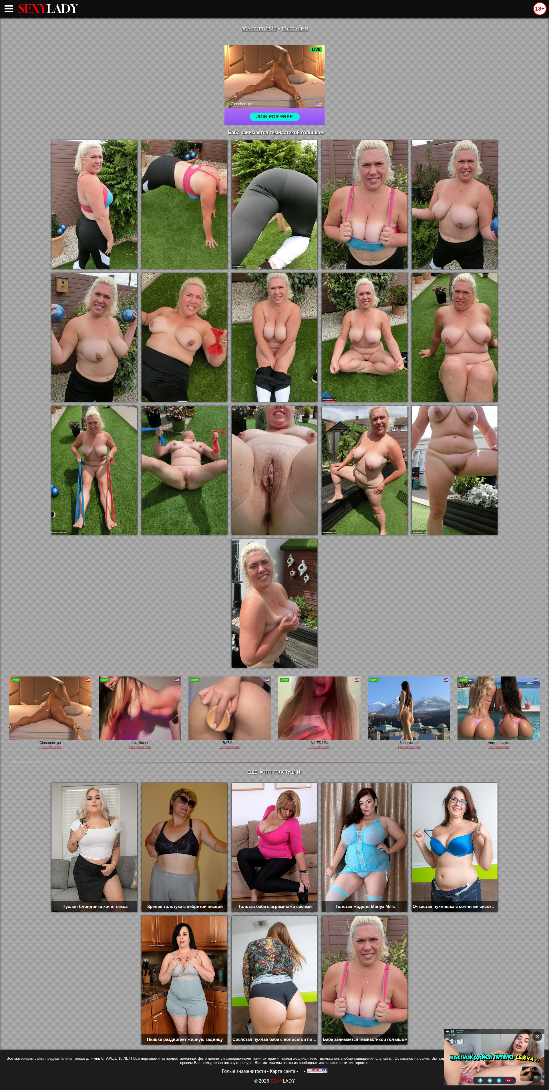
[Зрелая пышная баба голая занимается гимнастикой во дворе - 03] (274, 204)
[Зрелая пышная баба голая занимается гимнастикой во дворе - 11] (94, 470)
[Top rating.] (317, 1071)
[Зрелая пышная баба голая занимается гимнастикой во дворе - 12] (184, 470)
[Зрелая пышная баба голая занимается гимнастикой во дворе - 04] (364, 204)
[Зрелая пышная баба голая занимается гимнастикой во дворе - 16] (274, 603)
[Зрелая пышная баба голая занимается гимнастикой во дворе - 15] (455, 470)
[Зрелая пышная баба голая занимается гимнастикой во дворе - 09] (364, 337)
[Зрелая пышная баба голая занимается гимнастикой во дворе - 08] (274, 337)
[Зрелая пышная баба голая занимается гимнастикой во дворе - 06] (94, 337)
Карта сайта (282, 1071)
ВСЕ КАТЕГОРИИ (259, 28)
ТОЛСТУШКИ (294, 28)
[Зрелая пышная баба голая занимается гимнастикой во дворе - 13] (274, 470)
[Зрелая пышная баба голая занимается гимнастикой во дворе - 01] (94, 204)
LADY (48, 8)
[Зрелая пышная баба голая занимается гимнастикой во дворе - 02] (184, 204)
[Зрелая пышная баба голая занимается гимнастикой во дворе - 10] (455, 337)
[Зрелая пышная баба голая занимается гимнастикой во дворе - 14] (364, 470)
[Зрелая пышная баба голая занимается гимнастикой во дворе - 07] (184, 337)
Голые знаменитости (244, 1071)
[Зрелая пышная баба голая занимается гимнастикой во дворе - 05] (455, 204)
